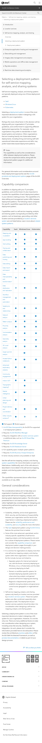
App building (7, 240)
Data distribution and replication (7, 288)
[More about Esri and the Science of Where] (6, 659)
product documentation (10, 638)
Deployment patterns (13, 45)
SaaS (6, 101)
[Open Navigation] (39, 2)
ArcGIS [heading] (4, 667)
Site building (6, 244)
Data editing (6, 264)
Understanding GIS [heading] (8, 676)
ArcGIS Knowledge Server (18, 443)
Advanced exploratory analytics (6, 367)
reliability (19, 522)
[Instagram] (32, 660)
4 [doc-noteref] (25, 353)
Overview (8, 37)
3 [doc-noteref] (25, 316)
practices (21, 633)
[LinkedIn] (37, 656)
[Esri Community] (28, 660)
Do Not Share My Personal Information (15, 735)
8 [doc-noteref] (8, 418)
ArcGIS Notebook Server (18, 447)
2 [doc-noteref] (25, 298)
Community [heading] (5, 671)
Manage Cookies (8, 730)
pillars (30, 633)
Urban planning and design (7, 400)
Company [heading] (5, 681)
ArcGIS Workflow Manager (19, 433)
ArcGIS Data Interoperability (12, 427)
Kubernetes (9, 107)
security (18, 525)
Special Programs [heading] (7, 686)
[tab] (21, 25)
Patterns (4, 17)
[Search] (35, 2)
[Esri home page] (5, 2)
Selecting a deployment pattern (14, 19)
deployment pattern (17, 112)
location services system (30, 436)
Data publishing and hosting (7, 257)
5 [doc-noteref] (25, 359)
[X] (32, 656)
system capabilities (8, 463)
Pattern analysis (7, 322)
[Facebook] (28, 656)
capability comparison (24, 543)
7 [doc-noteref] (25, 392)
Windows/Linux (10, 104)
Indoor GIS (6, 381)
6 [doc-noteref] (8, 387)
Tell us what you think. (33, 648)
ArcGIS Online (35, 528)
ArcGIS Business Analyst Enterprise (22, 453)
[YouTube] (37, 660)
